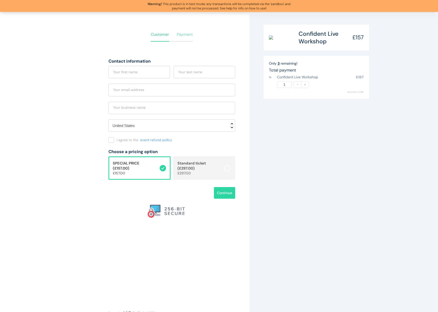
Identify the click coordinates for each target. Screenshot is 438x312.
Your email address (128, 89)
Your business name (129, 107)
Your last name (190, 72)
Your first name (125, 72)
